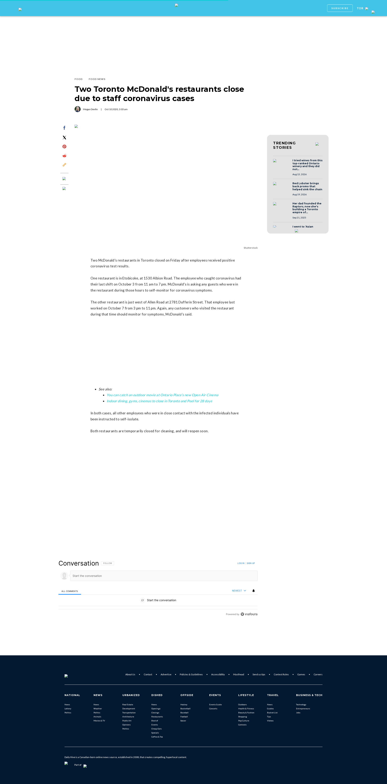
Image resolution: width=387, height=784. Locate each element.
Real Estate (127, 704)
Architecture (128, 716)
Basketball (185, 708)
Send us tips (259, 674)
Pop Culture (243, 720)
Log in (240, 563)
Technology (301, 704)
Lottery (67, 708)
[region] (158, 588)
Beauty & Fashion (246, 712)
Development (128, 708)
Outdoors (242, 704)
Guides (270, 708)
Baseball (184, 712)
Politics (67, 712)
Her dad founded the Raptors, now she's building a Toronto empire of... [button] (306, 208)
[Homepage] (72, 674)
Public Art (126, 720)
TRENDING (284, 145)
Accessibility (218, 674)
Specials (155, 732)
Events (154, 724)
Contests (242, 724)
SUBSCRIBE (340, 8)
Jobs (298, 712)
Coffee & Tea (157, 736)
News (67, 704)
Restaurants (157, 716)
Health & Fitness (246, 708)
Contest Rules (281, 674)
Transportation (129, 712)
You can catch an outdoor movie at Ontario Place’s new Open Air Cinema (162, 395)
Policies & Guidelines (191, 674)
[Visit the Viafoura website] (249, 614)
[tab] (69, 591)
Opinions (126, 724)
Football (184, 716)
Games (301, 674)
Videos (270, 720)
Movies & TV (99, 720)
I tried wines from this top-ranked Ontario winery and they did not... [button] (307, 165)
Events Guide (215, 704)
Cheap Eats (156, 728)
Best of (154, 720)
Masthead (238, 674)
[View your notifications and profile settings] (254, 591)
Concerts (213, 708)
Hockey (183, 704)
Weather (98, 708)
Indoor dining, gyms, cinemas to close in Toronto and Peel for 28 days (159, 401)
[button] (281, 164)
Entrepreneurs (303, 708)
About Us (130, 674)
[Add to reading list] (64, 189)
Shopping (242, 716)
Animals (97, 716)
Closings (155, 712)
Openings (155, 708)
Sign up (251, 563)
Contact (148, 674)
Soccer (183, 720)
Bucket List (272, 712)
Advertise (166, 674)
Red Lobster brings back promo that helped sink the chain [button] (307, 186)
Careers (318, 674)
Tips (269, 716)
